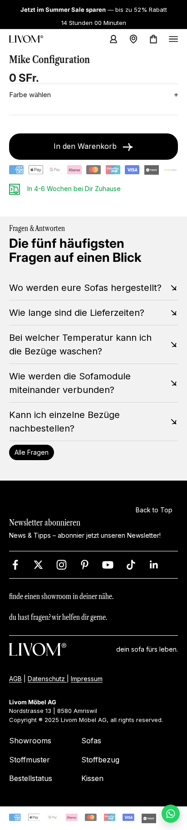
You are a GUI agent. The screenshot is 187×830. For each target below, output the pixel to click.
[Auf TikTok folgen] (131, 564)
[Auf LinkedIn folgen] (154, 564)
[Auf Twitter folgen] (38, 564)
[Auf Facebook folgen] (15, 564)
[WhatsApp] (171, 814)
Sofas (91, 740)
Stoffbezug (100, 759)
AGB (15, 678)
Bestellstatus (30, 778)
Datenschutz (47, 678)
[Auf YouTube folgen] (108, 564)
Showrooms (30, 740)
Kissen (92, 778)
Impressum (87, 678)
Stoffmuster (29, 759)
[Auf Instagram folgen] (61, 564)
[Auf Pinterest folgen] (85, 564)
